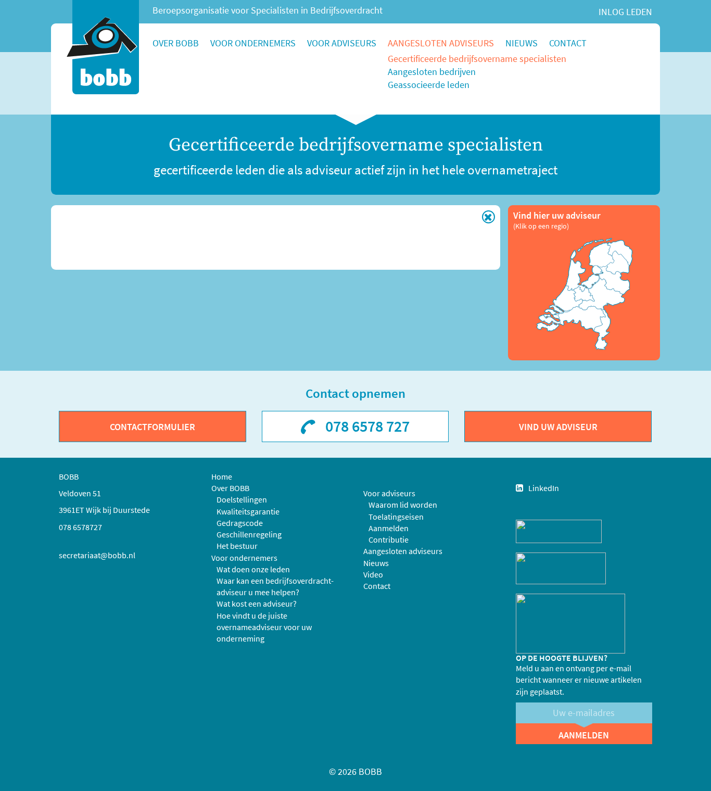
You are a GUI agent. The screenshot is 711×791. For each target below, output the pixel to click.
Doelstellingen (242, 499)
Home (221, 476)
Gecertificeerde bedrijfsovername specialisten (477, 59)
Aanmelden (389, 528)
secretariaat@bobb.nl (97, 555)
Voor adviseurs (341, 43)
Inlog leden (625, 12)
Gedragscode (240, 523)
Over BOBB (176, 43)
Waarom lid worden (403, 504)
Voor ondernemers (253, 43)
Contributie (389, 539)
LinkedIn (543, 488)
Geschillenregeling (249, 534)
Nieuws (521, 43)
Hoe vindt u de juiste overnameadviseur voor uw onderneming (264, 627)
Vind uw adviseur (558, 427)
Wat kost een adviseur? (257, 603)
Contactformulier (152, 427)
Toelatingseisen (396, 516)
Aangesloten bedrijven (432, 72)
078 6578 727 (367, 426)
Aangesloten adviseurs (441, 43)
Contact (568, 43)
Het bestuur (237, 546)
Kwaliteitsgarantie (248, 511)
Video (373, 574)
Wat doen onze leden (253, 569)
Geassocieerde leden (428, 85)
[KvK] (559, 530)
